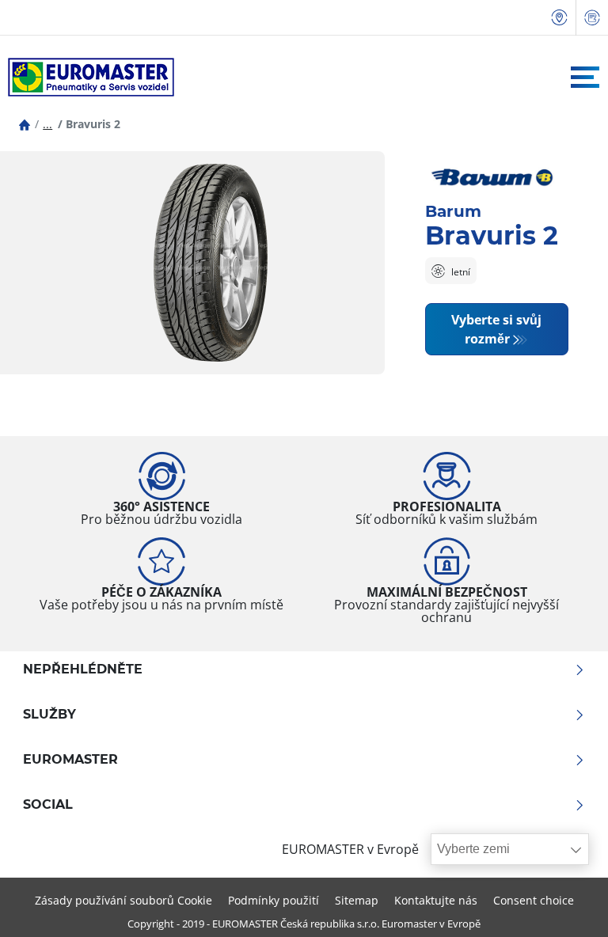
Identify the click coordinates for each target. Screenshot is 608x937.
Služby (49, 714)
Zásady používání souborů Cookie (123, 900)
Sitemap (356, 900)
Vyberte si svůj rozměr (496, 329)
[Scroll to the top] (566, 903)
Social (48, 805)
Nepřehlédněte (82, 669)
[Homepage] (24, 123)
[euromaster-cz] (87, 77)
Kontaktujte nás (435, 900)
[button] (47, 123)
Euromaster (70, 759)
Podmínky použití (273, 900)
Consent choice (533, 900)
